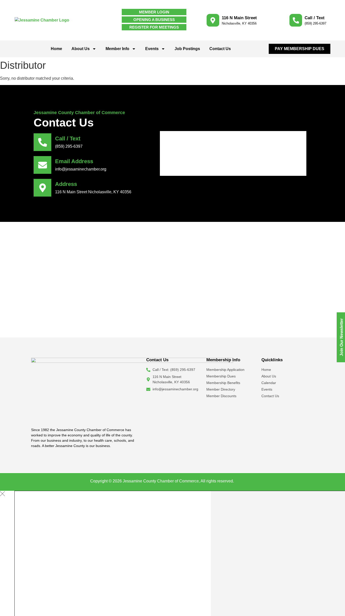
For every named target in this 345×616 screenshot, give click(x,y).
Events (152, 49)
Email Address (74, 161)
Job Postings (187, 49)
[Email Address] (42, 165)
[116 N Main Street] (213, 20)
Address (66, 184)
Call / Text (315, 17)
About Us (80, 49)
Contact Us (220, 49)
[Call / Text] (295, 20)
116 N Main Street (239, 17)
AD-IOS (245, 480)
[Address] (42, 188)
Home (56, 49)
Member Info (117, 49)
